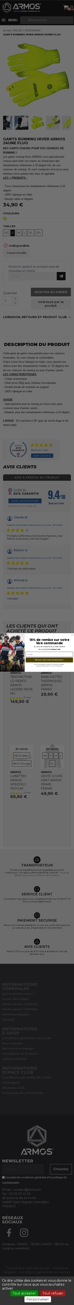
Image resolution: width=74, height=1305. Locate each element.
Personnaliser (38, 1299)
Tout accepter (24, 1293)
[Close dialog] (72, 635)
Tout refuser (52, 1293)
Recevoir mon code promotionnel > (49, 660)
